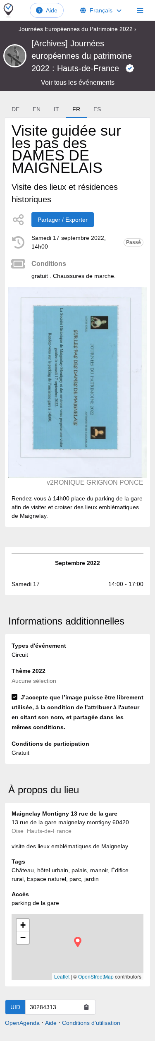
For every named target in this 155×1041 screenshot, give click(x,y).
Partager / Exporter (63, 219)
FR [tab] (76, 109)
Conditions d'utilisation (91, 1022)
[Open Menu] (140, 10)
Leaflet (61, 976)
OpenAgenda (22, 1022)
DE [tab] (15, 109)
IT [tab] (56, 109)
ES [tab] (97, 109)
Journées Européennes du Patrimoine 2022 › (77, 29)
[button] (77, 942)
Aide (51, 10)
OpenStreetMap (96, 976)
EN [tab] (37, 109)
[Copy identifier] (86, 1007)
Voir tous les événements (77, 82)
